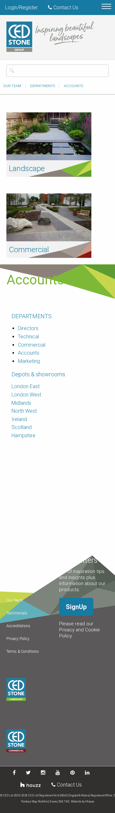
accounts (73, 86)
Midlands (21, 403)
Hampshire (23, 436)
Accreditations (18, 626)
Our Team (14, 600)
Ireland (19, 419)
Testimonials (16, 613)
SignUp (76, 607)
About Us (14, 575)
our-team (12, 86)
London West (26, 395)
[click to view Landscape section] (48, 136)
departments (42, 86)
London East (26, 386)
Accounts (28, 353)
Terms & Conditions (22, 651)
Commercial (29, 249)
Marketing (29, 361)
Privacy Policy (17, 638)
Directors (28, 328)
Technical (28, 337)
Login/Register (21, 7)
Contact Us (65, 7)
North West (24, 411)
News (11, 587)
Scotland (22, 427)
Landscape (27, 168)
